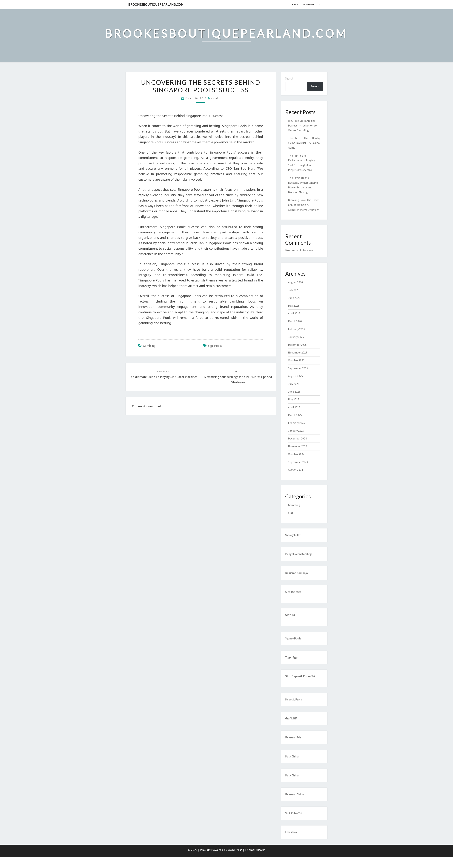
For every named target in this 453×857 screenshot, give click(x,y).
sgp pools (215, 346)
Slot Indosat (293, 592)
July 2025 (293, 384)
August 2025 (295, 376)
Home (295, 4)
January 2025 (296, 430)
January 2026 (296, 337)
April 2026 (294, 313)
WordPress (235, 850)
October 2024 (296, 454)
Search (289, 78)
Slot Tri (290, 615)
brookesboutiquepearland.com (156, 4)
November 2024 (297, 446)
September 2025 (298, 368)
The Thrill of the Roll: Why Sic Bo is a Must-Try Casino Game (304, 142)
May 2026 (293, 305)
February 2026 (296, 329)
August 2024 (295, 469)
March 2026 (295, 321)
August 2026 (295, 282)
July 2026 (293, 290)
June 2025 (294, 391)
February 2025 (296, 423)
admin (215, 98)
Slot (322, 4)
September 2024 (298, 462)
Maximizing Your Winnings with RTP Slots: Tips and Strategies (238, 377)
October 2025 (296, 360)
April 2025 (294, 407)
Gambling (308, 4)
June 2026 (294, 298)
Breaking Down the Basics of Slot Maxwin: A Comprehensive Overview (303, 204)
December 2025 (297, 344)
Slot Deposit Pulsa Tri (300, 676)
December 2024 (297, 438)
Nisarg (260, 850)
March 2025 (295, 415)
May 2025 (293, 399)
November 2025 (297, 352)
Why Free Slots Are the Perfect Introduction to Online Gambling (302, 125)
